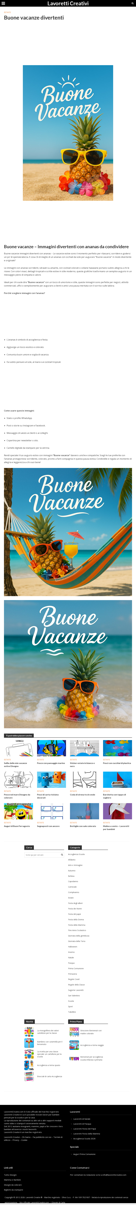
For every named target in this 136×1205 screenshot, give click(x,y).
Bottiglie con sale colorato (83, 826)
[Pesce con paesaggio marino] (51, 747)
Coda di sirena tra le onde (82, 794)
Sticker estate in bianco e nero (82, 764)
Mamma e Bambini (12, 1179)
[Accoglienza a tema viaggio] (74, 1045)
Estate (7, 12)
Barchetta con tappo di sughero (114, 796)
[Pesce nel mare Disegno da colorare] (18, 779)
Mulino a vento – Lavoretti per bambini (116, 827)
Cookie (24, 1140)
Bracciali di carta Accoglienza (49, 1076)
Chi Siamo (26, 1137)
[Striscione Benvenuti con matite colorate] (74, 1032)
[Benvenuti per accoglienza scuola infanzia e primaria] (74, 1058)
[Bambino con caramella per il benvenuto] (29, 1043)
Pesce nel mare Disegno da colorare (17, 796)
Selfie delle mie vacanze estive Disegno (15, 764)
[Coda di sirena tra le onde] (84, 779)
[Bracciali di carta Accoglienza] (29, 1076)
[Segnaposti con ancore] (51, 810)
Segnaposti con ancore (48, 826)
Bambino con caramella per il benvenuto (49, 1043)
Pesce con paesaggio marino (51, 763)
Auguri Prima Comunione (84, 1154)
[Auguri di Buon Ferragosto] (18, 810)
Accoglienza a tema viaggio (92, 1045)
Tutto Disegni (10, 1174)
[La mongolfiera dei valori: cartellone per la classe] (29, 1032)
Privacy (15, 1140)
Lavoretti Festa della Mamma (86, 1133)
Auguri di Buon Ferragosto (17, 826)
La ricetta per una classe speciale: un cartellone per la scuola (49, 1054)
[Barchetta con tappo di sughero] (117, 779)
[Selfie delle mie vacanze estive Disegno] (18, 747)
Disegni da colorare (13, 1184)
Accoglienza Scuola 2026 (84, 1138)
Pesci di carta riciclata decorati (48, 796)
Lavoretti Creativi (68, 3)
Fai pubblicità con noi (42, 1137)
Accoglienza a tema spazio (48, 1065)
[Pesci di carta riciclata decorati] (51, 779)
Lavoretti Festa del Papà (84, 1128)
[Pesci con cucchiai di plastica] (117, 747)
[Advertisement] (68, 44)
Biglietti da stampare (13, 1189)
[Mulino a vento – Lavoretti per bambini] (117, 810)
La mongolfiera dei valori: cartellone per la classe (48, 1031)
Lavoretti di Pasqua (82, 1123)
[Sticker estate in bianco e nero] (84, 747)
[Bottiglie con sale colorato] (84, 810)
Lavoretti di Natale (81, 1119)
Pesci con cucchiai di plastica (117, 763)
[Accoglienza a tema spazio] (29, 1065)
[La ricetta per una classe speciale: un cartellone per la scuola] (29, 1054)
